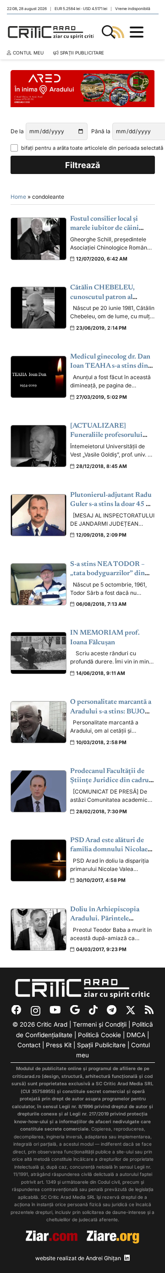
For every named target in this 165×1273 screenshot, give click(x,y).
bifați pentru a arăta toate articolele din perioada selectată (88, 148)
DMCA (135, 1035)
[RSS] (149, 1010)
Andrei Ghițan (103, 1258)
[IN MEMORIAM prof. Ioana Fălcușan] (38, 653)
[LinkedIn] (127, 1258)
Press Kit (59, 1045)
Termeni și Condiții (99, 1024)
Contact (28, 1045)
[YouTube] (55, 1010)
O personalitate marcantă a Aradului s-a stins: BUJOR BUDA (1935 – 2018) (110, 711)
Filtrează (82, 165)
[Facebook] (16, 1010)
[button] (109, 32)
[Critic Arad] (52, 32)
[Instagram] (35, 1010)
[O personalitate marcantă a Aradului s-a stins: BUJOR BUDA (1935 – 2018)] (38, 722)
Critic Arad (52, 1024)
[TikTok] (93, 1010)
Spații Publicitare (101, 1045)
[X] (131, 1010)
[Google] (75, 1010)
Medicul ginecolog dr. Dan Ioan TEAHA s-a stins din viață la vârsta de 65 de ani (110, 366)
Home (18, 196)
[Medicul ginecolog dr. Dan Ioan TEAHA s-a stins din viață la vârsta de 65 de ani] (38, 376)
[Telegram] (111, 1010)
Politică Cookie (99, 1035)
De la (17, 131)
